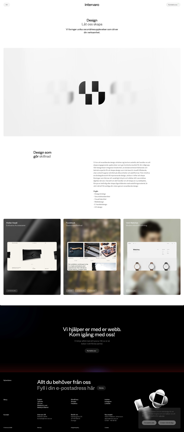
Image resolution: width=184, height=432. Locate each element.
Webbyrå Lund (42, 405)
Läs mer (161, 416)
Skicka (101, 388)
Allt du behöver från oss (64, 381)
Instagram (108, 401)
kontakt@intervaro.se (44, 418)
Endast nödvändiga (167, 423)
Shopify (73, 401)
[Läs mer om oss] (159, 403)
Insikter (107, 399)
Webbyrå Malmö (42, 407)
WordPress (74, 399)
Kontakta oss (172, 5)
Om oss (40, 403)
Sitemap (39, 427)
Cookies (107, 427)
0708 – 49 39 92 (110, 420)
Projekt (39, 399)
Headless (74, 403)
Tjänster (40, 401)
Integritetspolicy (75, 427)
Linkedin (107, 403)
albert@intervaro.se (111, 418)
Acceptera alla (149, 423)
